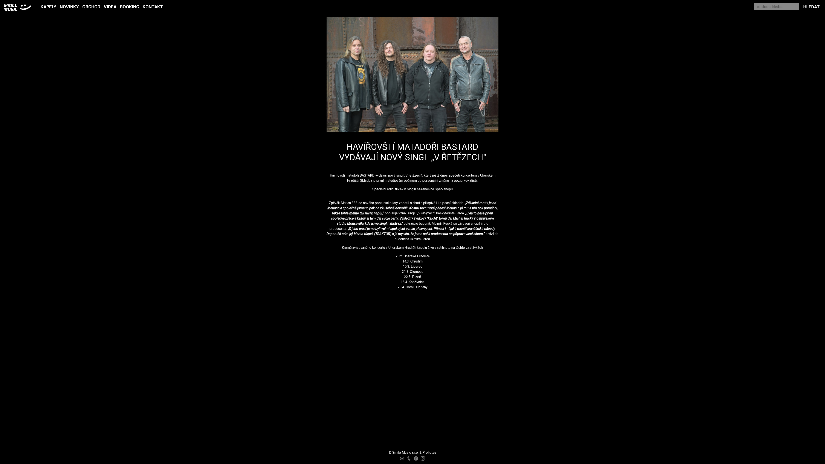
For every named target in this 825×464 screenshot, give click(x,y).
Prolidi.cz (429, 452)
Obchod (91, 6)
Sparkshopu (444, 189)
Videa (110, 6)
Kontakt (153, 6)
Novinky (69, 6)
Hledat (811, 6)
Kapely (48, 6)
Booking (129, 6)
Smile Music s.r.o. (405, 452)
